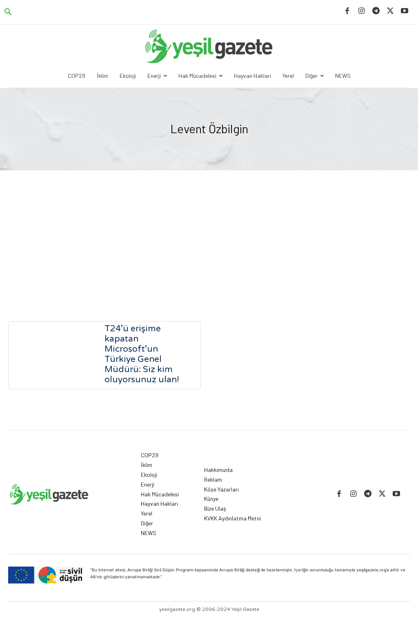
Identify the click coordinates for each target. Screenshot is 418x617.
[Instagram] (361, 11)
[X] (390, 11)
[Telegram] (376, 11)
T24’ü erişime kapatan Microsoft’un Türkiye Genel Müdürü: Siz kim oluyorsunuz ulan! (141, 354)
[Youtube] (405, 11)
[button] (8, 12)
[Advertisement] (209, 231)
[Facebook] (347, 11)
